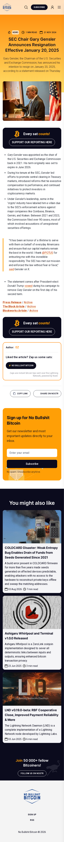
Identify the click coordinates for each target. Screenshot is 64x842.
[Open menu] (59, 7)
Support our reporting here (32, 142)
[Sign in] (52, 7)
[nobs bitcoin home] (7, 7)
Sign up (32, 814)
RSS (32, 820)
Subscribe (39, 7)
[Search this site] (26, 7)
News (15, 32)
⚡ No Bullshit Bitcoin (21, 365)
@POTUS (47, 252)
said (11, 269)
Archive (28, 302)
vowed (28, 285)
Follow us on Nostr (32, 773)
